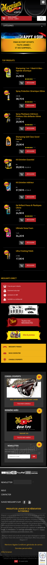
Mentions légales (11, 544)
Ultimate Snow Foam (24, 228)
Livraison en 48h (13, 295)
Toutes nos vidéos (24, 437)
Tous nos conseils (24, 404)
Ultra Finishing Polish (24, 251)
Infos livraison (6, 552)
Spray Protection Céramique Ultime (30, 91)
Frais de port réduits (14, 286)
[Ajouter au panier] (21, 83)
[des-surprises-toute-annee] (23, 40)
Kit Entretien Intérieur (25, 183)
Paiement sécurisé (14, 290)
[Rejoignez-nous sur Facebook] (24, 502)
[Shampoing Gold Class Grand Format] (8, 141)
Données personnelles (23, 548)
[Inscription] (32, 482)
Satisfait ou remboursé (15, 299)
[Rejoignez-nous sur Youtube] (29, 502)
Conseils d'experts (15, 359)
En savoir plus (23, 561)
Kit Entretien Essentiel (25, 160)
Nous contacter (15, 353)
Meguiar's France (15, 347)
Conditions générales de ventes (30, 544)
